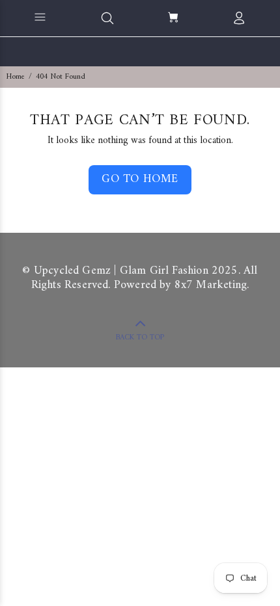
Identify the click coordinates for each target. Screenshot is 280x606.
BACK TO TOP (140, 338)
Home (16, 77)
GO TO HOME (140, 179)
